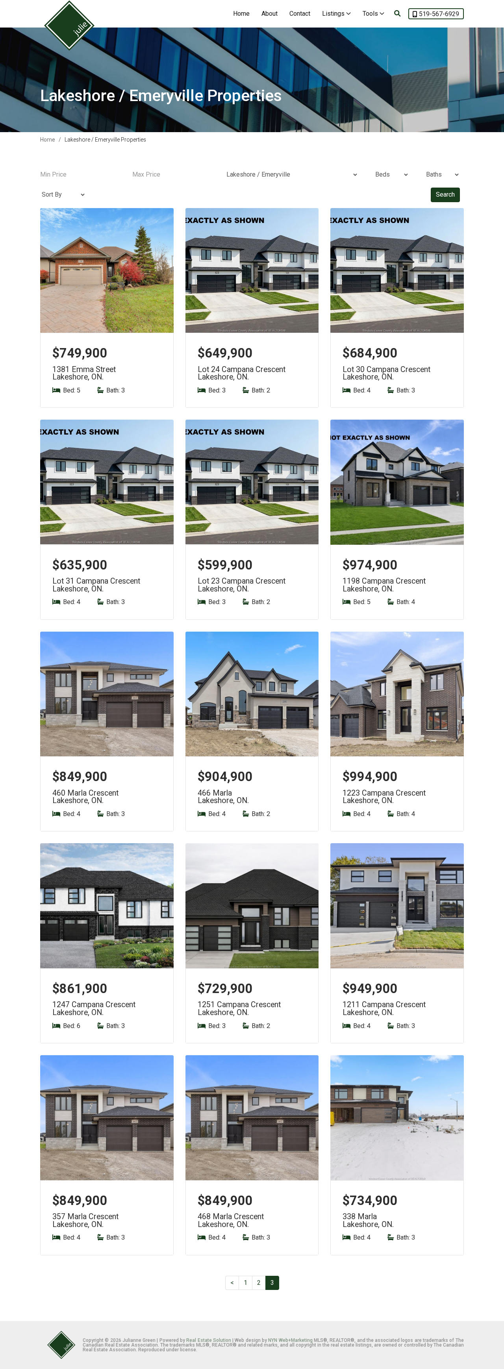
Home (241, 13)
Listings (334, 13)
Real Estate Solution (208, 1340)
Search (445, 194)
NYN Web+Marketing (290, 1340)
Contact (299, 13)
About (269, 13)
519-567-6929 (439, 14)
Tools (371, 13)
